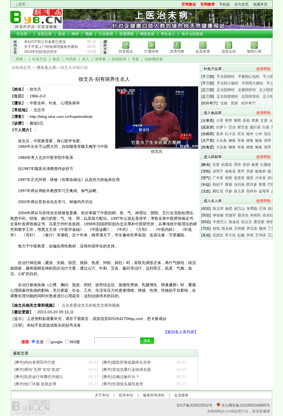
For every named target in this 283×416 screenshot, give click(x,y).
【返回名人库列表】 (180, 332)
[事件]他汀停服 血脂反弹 (35, 384)
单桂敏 (218, 215)
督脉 (234, 103)
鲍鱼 (258, 140)
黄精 (228, 184)
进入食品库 (213, 113)
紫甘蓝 (242, 127)
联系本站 (126, 395)
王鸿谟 (260, 235)
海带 (267, 140)
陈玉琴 (218, 208)
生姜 (216, 164)
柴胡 (246, 164)
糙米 (249, 134)
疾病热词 (119, 59)
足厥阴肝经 (247, 90)
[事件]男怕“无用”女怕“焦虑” (37, 369)
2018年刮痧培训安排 (40, 52)
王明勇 (239, 228)
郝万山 (239, 208)
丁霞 (271, 228)
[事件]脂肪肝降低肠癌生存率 (126, 362)
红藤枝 (265, 164)
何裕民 (255, 215)
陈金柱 (234, 222)
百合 (232, 127)
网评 (75, 34)
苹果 (255, 120)
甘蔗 (264, 120)
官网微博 (207, 4)
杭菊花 (226, 164)
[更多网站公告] (15, 58)
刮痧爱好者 (154, 59)
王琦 (262, 208)
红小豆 (230, 134)
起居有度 (203, 51)
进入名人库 (213, 201)
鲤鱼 (249, 140)
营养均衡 (177, 51)
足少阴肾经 (268, 90)
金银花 (230, 171)
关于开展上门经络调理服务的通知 (51, 47)
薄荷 (237, 164)
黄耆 (262, 184)
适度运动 (228, 51)
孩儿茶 (239, 191)
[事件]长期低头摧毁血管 (122, 384)
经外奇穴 (248, 103)
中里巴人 (220, 222)
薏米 (219, 134)
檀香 (249, 178)
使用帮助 (263, 69)
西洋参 (251, 184)
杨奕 (228, 208)
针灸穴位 (39, 59)
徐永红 (268, 215)
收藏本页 (260, 4)
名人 (85, 59)
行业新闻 (106, 34)
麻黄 (255, 164)
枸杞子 (218, 184)
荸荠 (228, 120)
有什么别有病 (192, 34)
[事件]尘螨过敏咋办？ (120, 376)
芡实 (241, 134)
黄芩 (241, 171)
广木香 (218, 178)
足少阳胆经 (272, 96)
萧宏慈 (259, 222)
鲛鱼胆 (260, 171)
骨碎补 (251, 191)
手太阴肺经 (226, 76)
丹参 (228, 191)
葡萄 (237, 120)
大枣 (219, 120)
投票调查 (126, 34)
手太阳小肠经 (227, 83)
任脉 (223, 103)
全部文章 (44, 34)
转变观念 (126, 51)
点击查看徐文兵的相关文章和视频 (91, 305)
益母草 (264, 191)
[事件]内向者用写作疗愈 (34, 362)
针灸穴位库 (213, 69)
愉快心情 (254, 51)
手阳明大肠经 (252, 83)
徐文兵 (246, 222)
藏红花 (218, 191)
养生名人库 (46, 68)
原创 (61, 34)
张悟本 (271, 222)
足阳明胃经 (251, 96)
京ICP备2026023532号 (194, 405)
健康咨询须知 (153, 395)
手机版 (224, 4)
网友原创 (147, 34)
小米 (258, 134)
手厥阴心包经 (249, 76)
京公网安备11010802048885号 (245, 405)
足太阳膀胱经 (227, 96)
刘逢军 (230, 215)
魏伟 (262, 228)
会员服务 (181, 395)
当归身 (239, 184)
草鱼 (241, 140)
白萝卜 (221, 127)
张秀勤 (252, 208)
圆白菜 (255, 127)
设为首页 (241, 4)
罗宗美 (252, 228)
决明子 (218, 171)
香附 (228, 178)
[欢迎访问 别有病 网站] (36, 28)
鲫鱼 (232, 140)
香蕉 (246, 120)
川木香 (260, 178)
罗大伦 (230, 235)
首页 (21, 4)
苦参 (249, 171)
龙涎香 (239, 178)
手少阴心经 (272, 76)
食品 (56, 59)
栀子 (271, 171)
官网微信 (189, 4)
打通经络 (151, 51)
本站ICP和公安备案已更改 (45, 42)
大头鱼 (221, 140)
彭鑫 (241, 235)
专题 (135, 59)
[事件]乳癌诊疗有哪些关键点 (38, 376)
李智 (249, 235)
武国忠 (218, 235)
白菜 (265, 127)
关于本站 (102, 395)
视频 (88, 34)
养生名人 (168, 34)
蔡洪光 (243, 215)
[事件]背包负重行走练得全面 (126, 369)
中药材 (70, 59)
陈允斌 (227, 228)
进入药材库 (213, 157)
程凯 (216, 228)
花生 (267, 134)
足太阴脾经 (226, 90)
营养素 (100, 59)
